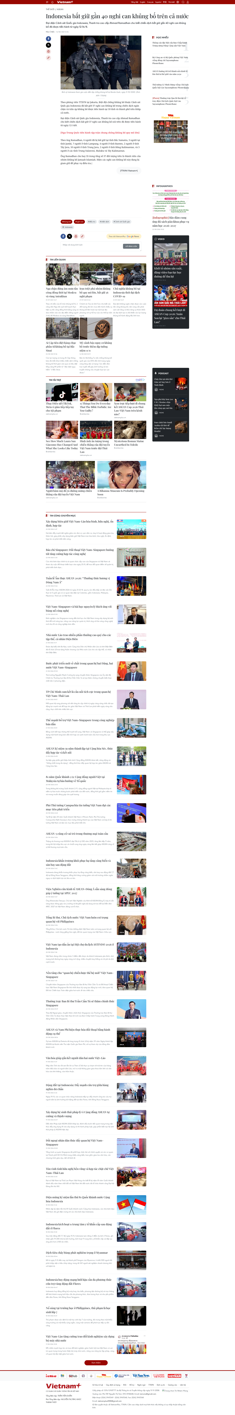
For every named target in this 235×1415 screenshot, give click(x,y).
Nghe (161, 389)
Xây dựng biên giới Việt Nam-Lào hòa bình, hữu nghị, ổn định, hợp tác (79, 523)
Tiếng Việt (134, 2)
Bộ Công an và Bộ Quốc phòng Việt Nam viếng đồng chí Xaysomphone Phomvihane (170, 60)
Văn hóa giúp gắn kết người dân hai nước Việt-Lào (75, 1058)
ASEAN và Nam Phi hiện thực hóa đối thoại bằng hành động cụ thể (78, 1031)
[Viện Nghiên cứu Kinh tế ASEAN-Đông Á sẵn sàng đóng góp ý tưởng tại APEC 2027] (131, 897)
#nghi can (79, 221)
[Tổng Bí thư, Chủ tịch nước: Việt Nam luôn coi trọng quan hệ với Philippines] (131, 925)
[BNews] (62, 1375)
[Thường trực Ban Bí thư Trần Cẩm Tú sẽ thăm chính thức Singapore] (131, 1009)
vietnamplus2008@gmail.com (110, 1401)
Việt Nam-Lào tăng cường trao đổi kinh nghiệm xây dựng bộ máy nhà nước (80, 1338)
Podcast (163, 373)
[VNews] (186, 1375)
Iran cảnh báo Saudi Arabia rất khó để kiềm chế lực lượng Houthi (163, 426)
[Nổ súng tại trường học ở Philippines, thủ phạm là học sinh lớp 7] (131, 1316)
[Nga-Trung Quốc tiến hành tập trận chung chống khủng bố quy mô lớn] (100, 132)
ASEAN (60, 9)
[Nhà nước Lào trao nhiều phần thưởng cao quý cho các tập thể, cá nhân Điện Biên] (131, 643)
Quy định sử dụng (113, 1385)
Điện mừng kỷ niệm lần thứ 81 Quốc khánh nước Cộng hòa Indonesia (78, 1199)
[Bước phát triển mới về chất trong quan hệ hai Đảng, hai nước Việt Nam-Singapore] (131, 671)
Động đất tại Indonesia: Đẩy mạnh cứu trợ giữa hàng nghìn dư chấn (77, 1087)
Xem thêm (96, 1362)
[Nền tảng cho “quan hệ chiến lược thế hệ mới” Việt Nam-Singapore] (131, 980)
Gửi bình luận (131, 246)
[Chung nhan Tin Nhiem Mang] (175, 1390)
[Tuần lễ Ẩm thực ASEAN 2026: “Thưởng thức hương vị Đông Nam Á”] (131, 586)
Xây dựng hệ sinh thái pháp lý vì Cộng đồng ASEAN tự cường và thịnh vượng (78, 1114)
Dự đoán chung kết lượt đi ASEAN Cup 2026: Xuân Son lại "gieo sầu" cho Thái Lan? (169, 316)
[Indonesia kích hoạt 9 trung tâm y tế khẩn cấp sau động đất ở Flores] (131, 1232)
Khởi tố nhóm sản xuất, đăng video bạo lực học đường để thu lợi (168, 272)
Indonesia (68, 227)
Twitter (48, 45)
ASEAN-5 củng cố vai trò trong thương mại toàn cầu (77, 833)
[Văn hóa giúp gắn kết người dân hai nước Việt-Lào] (131, 1066)
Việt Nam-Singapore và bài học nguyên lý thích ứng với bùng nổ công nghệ (79, 608)
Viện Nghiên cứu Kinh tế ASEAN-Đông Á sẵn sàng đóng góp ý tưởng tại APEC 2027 (79, 891)
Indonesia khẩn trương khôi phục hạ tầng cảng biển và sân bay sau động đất (78, 862)
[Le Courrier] (159, 1375)
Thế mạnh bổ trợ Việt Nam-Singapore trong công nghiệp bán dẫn (80, 722)
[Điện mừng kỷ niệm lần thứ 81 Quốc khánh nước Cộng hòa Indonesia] (131, 1205)
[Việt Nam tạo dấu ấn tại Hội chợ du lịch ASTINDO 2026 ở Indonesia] (131, 952)
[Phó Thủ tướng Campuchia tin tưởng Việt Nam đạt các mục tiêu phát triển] (131, 813)
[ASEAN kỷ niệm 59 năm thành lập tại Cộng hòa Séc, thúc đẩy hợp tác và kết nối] (131, 756)
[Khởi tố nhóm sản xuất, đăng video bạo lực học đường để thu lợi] (170, 254)
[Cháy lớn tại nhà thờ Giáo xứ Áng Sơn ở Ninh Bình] (181, 384)
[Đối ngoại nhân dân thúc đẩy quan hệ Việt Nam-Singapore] (131, 1148)
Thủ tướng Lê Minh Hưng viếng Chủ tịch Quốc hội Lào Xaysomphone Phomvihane (170, 86)
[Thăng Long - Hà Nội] (177, 2)
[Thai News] (91, 1375)
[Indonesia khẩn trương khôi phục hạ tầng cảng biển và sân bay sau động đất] (131, 868)
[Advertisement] (101, 193)
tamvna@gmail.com (148, 1394)
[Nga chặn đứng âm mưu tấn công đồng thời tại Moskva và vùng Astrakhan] (62, 274)
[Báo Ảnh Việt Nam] (174, 1375)
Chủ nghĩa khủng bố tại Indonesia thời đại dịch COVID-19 (126, 292)
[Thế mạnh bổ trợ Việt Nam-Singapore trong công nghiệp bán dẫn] (131, 728)
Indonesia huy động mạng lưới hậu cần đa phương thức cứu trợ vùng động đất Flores (79, 1281)
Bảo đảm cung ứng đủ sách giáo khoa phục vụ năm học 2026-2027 (170, 221)
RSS (124, 1385)
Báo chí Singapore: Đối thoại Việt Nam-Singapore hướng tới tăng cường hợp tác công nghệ (80, 552)
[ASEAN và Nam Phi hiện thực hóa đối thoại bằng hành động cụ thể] (131, 1037)
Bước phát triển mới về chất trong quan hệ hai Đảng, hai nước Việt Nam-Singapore (79, 665)
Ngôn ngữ (141, 1385)
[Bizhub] (73, 1375)
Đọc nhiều (162, 37)
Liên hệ (183, 1385)
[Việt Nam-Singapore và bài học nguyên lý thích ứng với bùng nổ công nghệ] (131, 614)
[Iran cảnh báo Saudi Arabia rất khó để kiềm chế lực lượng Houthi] (181, 427)
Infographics (164, 186)
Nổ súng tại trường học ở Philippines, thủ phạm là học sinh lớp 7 (78, 1310)
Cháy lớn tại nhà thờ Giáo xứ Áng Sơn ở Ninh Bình (163, 382)
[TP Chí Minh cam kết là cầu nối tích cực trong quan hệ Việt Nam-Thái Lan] (131, 699)
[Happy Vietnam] (103, 1375)
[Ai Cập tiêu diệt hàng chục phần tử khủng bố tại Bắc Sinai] (62, 329)
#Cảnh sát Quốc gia (122, 221)
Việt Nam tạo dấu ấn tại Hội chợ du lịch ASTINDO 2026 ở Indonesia (80, 946)
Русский (172, 2)
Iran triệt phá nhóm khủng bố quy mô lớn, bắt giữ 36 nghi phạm (95, 292)
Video (161, 239)
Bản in (48, 51)
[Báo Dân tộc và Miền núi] (49, 1375)
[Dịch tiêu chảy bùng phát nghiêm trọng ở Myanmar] (131, 1260)
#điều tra (91, 221)
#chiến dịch (104, 221)
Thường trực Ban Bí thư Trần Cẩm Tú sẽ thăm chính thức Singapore (80, 1003)
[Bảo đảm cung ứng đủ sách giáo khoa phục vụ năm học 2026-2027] (170, 202)
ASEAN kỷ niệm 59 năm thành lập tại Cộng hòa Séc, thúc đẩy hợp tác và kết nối (79, 750)
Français (150, 2)
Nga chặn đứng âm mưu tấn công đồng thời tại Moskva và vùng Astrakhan (62, 292)
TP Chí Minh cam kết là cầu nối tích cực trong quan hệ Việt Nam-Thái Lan (78, 694)
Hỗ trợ (131, 1385)
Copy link (48, 57)
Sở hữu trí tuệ (97, 1385)
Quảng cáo (172, 1385)
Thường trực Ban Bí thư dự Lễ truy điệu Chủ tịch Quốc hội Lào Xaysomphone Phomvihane (169, 101)
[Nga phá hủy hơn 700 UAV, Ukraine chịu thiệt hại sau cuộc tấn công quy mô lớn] (181, 404)
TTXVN (151, 1385)
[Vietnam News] (141, 1375)
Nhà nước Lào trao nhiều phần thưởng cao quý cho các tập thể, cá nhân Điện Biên (78, 637)
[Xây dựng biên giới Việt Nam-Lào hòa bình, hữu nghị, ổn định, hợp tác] (131, 529)
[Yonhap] (122, 1375)
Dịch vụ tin (161, 1385)
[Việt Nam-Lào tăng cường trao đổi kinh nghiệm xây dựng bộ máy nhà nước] (131, 1344)
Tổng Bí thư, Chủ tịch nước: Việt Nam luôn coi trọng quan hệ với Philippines (77, 919)
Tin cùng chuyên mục (63, 515)
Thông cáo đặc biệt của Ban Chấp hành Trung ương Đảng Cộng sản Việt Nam (169, 44)
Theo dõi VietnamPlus (117, 236)
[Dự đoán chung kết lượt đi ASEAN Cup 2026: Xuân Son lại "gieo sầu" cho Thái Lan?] (170, 296)
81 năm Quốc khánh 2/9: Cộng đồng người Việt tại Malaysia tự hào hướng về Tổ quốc (75, 779)
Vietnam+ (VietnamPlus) (65, 2)
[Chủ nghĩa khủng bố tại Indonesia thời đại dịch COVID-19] (129, 274)
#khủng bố (66, 221)
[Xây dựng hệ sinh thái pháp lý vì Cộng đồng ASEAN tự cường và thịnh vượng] (131, 1120)
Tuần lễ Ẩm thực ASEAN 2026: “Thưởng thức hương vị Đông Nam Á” (78, 580)
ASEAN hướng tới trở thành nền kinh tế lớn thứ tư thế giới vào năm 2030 (170, 72)
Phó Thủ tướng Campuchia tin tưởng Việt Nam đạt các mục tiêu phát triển (78, 807)
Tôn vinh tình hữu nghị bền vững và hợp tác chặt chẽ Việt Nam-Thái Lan (80, 1171)
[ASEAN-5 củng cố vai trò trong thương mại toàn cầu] (131, 841)
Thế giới (50, 9)
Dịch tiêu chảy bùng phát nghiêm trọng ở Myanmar (77, 1252)
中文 (165, 2)
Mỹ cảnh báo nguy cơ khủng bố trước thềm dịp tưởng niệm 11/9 (96, 346)
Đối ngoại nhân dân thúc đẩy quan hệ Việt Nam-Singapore (74, 1142)
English (142, 2)
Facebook (48, 38)
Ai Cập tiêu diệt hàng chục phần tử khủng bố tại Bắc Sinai (61, 346)
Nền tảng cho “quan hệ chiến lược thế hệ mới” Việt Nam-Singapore (80, 975)
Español (158, 2)
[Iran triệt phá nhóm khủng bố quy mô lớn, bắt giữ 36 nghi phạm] (96, 274)
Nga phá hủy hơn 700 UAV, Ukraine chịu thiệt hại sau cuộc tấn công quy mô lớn (163, 403)
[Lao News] (83, 1375)
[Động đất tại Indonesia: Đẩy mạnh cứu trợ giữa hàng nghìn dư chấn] (131, 1093)
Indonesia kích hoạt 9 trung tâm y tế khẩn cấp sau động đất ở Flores (79, 1226)
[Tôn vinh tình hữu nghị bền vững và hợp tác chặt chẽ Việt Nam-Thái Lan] (131, 1176)
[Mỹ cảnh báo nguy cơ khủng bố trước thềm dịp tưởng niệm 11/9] (96, 329)
